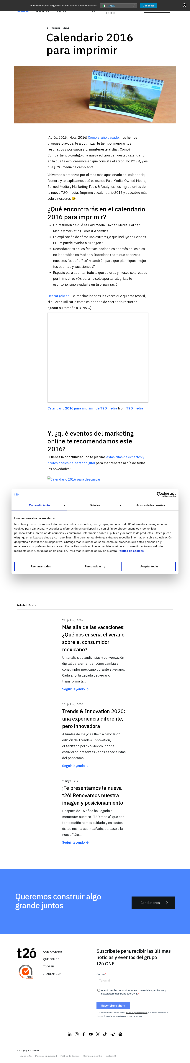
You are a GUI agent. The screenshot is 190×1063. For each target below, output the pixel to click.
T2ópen (48, 966)
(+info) (144, 1013)
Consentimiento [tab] (39, 505)
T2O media (134, 408)
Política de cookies (131, 550)
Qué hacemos (53, 951)
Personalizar (93, 566)
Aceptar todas (149, 566)
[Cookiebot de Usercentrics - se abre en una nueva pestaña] (159, 494)
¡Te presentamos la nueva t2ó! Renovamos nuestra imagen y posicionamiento (92, 795)
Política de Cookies (70, 1056)
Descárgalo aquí (60, 296)
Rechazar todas (41, 566)
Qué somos (51, 959)
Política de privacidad (46, 1056)
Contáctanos (150, 903)
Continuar (148, 5)
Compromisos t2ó (92, 1056)
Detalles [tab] (95, 505)
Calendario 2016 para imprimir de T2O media (82, 408)
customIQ (111, 1056)
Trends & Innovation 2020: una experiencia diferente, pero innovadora (93, 718)
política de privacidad (134, 1013)
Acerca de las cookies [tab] (150, 505)
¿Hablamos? (51, 974)
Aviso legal (26, 1056)
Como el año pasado (103, 137)
